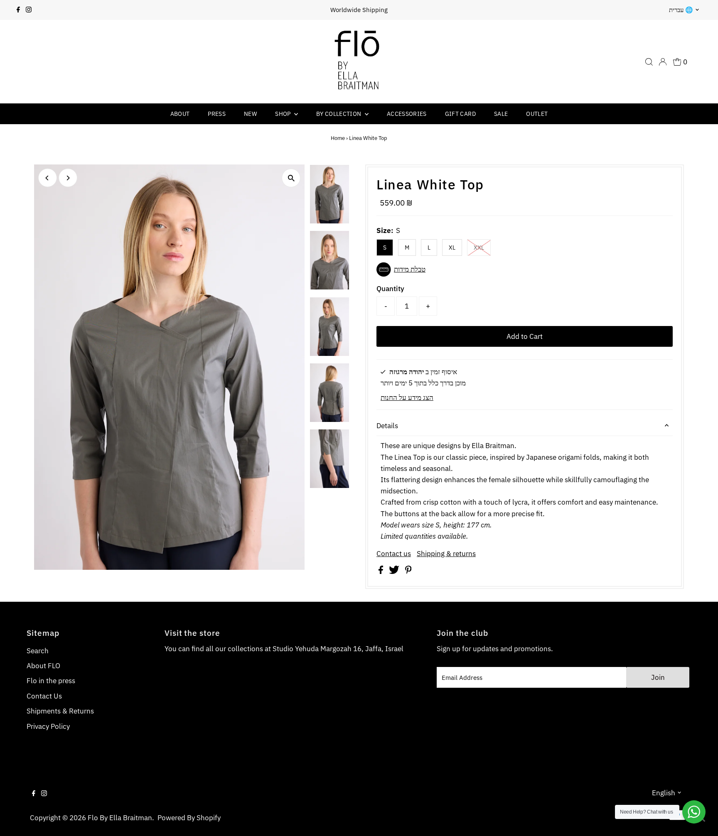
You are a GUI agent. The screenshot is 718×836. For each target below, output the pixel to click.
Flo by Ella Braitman (120, 817)
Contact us (393, 553)
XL (452, 247)
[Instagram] (29, 10)
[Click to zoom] (291, 178)
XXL (479, 247)
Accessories (407, 114)
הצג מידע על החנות (407, 397)
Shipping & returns (446, 553)
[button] (524, 269)
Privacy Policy (48, 726)
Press (217, 114)
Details (387, 425)
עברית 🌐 (681, 10)
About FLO (43, 665)
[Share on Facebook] (382, 571)
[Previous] (47, 178)
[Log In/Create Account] (662, 62)
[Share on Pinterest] (408, 571)
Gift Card (460, 114)
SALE (501, 114)
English (663, 792)
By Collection (339, 114)
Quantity (390, 288)
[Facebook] (18, 10)
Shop (283, 114)
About (180, 114)
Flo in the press (51, 680)
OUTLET (537, 114)
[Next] (68, 178)
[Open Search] (649, 62)
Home (338, 138)
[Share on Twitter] (395, 571)
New (250, 114)
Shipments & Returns (60, 711)
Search (38, 650)
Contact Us (44, 696)
